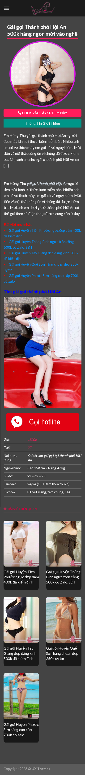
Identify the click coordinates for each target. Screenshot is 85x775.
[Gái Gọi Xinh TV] (42, 8)
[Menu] (6, 8)
